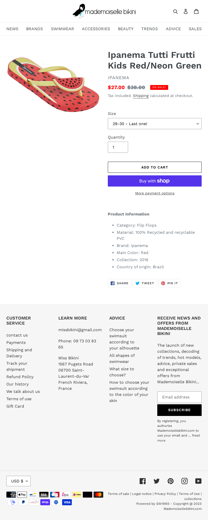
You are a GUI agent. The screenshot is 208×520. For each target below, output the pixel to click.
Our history (17, 384)
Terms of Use (189, 494)
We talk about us (23, 391)
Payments (16, 342)
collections (193, 499)
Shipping (141, 95)
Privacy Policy (165, 494)
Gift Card (15, 406)
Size (112, 113)
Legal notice (142, 494)
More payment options (155, 193)
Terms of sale (118, 494)
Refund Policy (19, 376)
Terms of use (18, 398)
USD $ (17, 481)
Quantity (116, 137)
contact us (17, 335)
